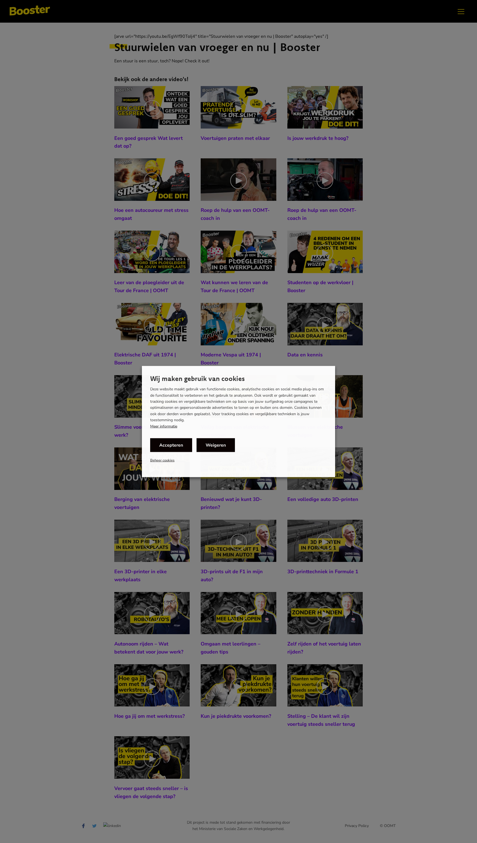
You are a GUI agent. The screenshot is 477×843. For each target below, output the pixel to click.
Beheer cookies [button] (162, 460)
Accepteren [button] (171, 445)
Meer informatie (163, 426)
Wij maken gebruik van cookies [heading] (197, 378)
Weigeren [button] (216, 445)
